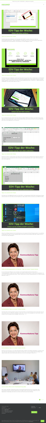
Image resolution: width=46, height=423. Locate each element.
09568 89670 (6, 409)
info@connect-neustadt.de (30, 1)
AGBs (40, 407)
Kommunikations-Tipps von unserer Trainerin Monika (13, 309)
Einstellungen (31, 421)
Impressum (33, 406)
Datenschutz (33, 407)
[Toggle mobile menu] (43, 4)
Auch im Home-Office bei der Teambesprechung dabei (14, 386)
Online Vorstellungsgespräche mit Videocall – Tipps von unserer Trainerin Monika (20, 269)
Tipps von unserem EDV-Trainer (9, 36)
